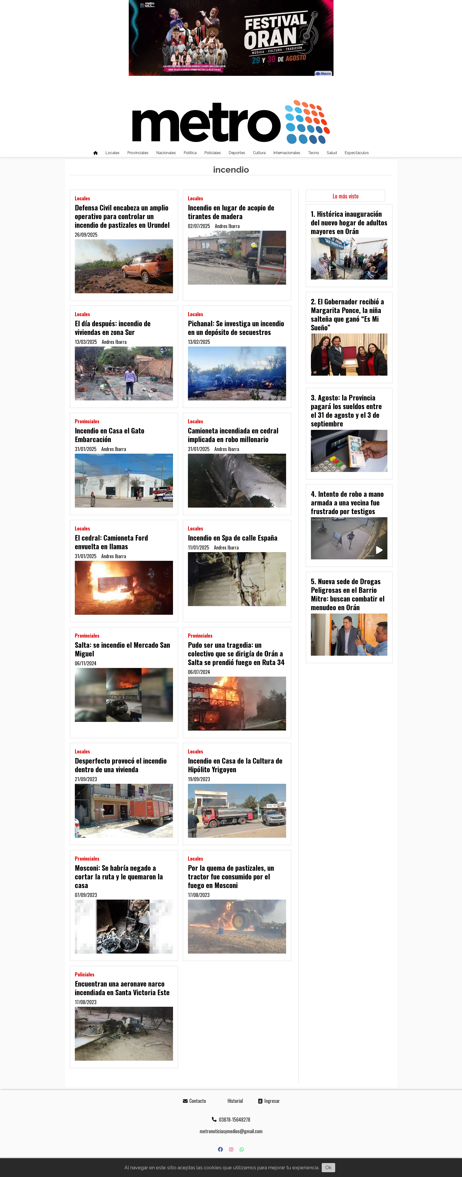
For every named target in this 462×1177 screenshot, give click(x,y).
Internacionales (286, 152)
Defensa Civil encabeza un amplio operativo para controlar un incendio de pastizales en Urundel (122, 216)
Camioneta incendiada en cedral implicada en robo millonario (233, 434)
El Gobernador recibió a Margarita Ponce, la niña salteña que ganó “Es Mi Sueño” (347, 314)
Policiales (212, 152)
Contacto (197, 1100)
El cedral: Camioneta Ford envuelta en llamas (111, 541)
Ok (328, 1167)
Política (190, 152)
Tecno (313, 152)
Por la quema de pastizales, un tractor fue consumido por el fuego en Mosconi (231, 876)
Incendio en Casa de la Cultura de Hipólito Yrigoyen (235, 764)
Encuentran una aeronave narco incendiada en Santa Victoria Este (122, 987)
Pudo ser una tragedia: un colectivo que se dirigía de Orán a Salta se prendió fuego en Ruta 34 (236, 653)
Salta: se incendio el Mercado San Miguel (122, 649)
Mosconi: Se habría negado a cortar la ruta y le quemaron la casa (119, 876)
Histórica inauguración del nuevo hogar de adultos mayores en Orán (349, 222)
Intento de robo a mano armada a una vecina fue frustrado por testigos (347, 502)
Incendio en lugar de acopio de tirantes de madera (231, 211)
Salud (332, 152)
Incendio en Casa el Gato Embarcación (109, 434)
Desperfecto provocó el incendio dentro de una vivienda (121, 764)
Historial (234, 1100)
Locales (112, 152)
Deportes (237, 152)
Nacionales (166, 152)
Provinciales (137, 152)
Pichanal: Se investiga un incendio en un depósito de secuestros (236, 327)
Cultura (259, 152)
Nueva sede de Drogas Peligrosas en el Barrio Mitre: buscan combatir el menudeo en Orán (348, 594)
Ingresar (271, 1100)
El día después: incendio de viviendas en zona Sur (113, 327)
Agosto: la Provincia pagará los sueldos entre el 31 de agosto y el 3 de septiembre (346, 410)
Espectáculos (357, 152)
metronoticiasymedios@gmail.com (231, 1131)
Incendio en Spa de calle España (232, 537)
